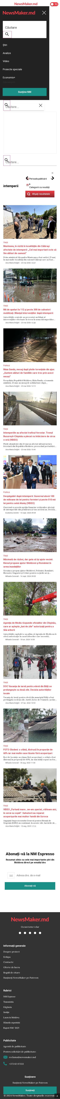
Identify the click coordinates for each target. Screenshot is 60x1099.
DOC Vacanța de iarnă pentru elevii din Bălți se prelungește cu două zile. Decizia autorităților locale (27, 690)
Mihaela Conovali (12, 576)
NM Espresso (9, 996)
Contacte (8, 962)
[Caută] (6, 160)
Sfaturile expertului (11, 1022)
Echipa (6, 957)
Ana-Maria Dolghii (12, 263)
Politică (6, 365)
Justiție (6, 1012)
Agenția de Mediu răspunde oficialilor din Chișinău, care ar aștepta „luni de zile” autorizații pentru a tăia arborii (29, 626)
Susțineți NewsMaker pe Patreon (20, 977)
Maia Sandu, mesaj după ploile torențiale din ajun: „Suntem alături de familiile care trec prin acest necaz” (29, 373)
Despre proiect (11, 951)
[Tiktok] (35, 933)
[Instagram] (30, 933)
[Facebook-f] (20, 933)
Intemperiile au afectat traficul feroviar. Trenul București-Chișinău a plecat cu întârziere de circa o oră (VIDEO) (29, 436)
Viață (5, 242)
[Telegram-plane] (40, 933)
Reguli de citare (11, 972)
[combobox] (30, 162)
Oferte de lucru (11, 967)
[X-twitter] (25, 933)
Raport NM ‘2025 (11, 1027)
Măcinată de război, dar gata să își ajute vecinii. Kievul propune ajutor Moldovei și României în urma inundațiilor (28, 563)
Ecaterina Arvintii (12, 513)
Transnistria (8, 1001)
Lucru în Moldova (11, 1017)
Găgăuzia (7, 1007)
